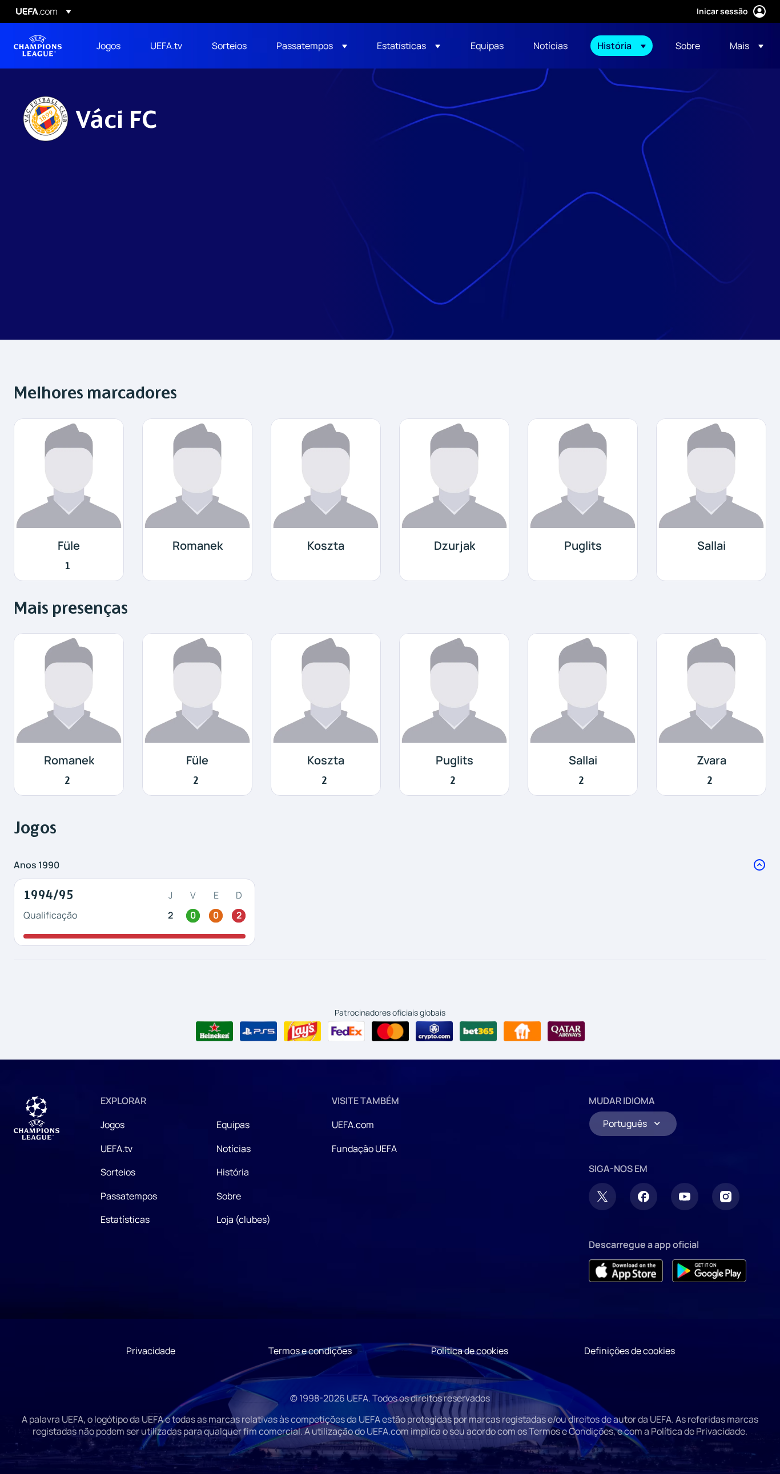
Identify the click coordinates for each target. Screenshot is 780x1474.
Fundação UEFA (364, 1148)
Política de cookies (469, 1350)
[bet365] (478, 1031)
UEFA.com (353, 1124)
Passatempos (128, 1196)
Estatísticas (125, 1219)
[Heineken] (214, 1031)
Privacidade (150, 1350)
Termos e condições (310, 1350)
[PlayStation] (258, 1031)
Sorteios (117, 1172)
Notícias (233, 1148)
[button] (312, 46)
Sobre (228, 1196)
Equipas (233, 1124)
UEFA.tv (116, 1148)
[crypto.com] (434, 1031)
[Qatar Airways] (566, 1031)
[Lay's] (302, 1031)
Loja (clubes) (243, 1219)
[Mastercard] (390, 1031)
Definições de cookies (629, 1350)
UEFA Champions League (38, 46)
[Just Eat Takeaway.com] (522, 1031)
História (232, 1172)
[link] (108, 46)
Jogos (112, 1124)
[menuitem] (109, 46)
